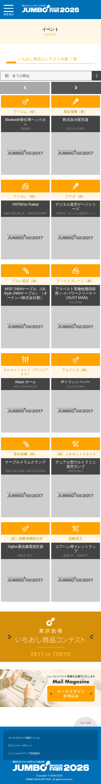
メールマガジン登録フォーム (24, 737)
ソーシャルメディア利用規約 (24, 753)
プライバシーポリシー (20, 745)
